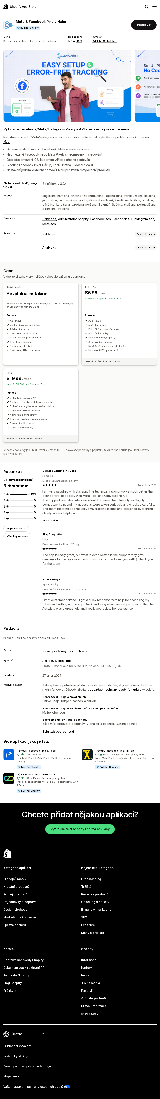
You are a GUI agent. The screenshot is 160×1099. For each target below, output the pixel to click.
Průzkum (9, 990)
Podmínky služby (15, 1056)
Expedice (88, 925)
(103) (79, 41)
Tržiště (86, 886)
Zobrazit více (50, 520)
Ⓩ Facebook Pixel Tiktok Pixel (36, 774)
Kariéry (86, 967)
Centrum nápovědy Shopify (23, 960)
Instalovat (143, 25)
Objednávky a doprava (20, 902)
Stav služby (89, 1013)
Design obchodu (15, 909)
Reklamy (48, 234)
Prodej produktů (15, 894)
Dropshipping (91, 879)
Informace (88, 960)
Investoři (87, 975)
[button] (40, 759)
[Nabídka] (154, 7)
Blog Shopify (12, 983)
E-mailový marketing (96, 909)
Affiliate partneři (93, 998)
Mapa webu (12, 1076)
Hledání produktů (16, 886)
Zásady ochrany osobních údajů (66, 651)
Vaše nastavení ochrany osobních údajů (33, 1086)
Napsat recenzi (16, 528)
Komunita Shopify (16, 975)
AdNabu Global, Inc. (104, 41)
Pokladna (49, 219)
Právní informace (94, 1006)
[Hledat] (147, 7)
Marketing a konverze (19, 917)
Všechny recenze (17, 536)
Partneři (87, 990)
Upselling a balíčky (95, 902)
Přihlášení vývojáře (17, 1046)
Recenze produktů (95, 894)
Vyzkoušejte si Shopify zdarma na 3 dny (80, 829)
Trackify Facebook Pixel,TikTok (114, 750)
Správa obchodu (15, 925)
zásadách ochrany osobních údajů (115, 689)
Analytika (49, 247)
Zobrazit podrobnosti (58, 731)
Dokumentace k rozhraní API (24, 967)
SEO (84, 917)
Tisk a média (90, 983)
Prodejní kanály (14, 879)
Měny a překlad (92, 932)
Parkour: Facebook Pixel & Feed (36, 750)
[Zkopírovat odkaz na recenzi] (79, 470)
